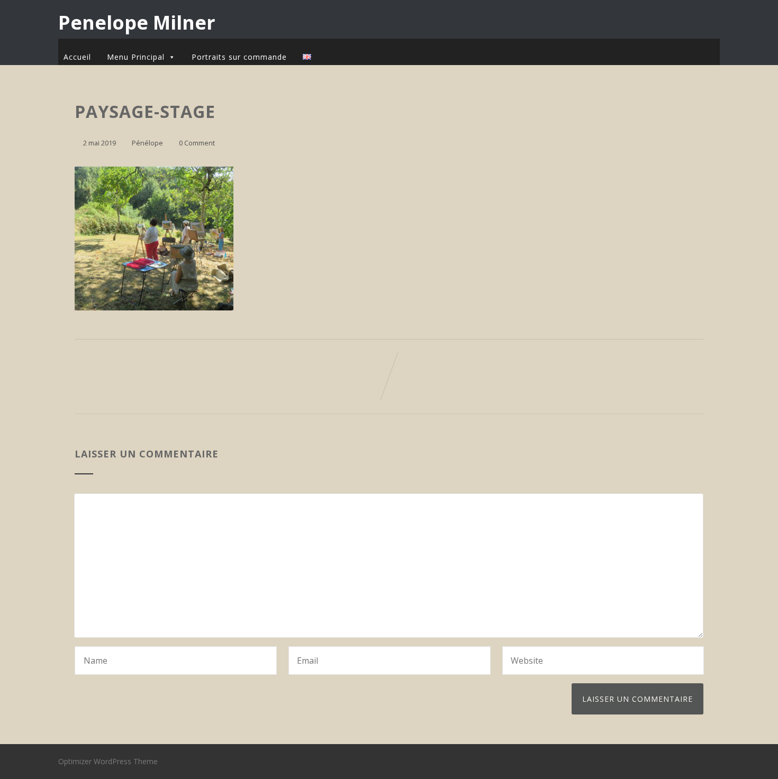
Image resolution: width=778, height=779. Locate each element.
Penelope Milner (136, 22)
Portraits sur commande (239, 57)
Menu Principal (136, 57)
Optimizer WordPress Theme (108, 761)
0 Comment (197, 143)
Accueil (77, 57)
